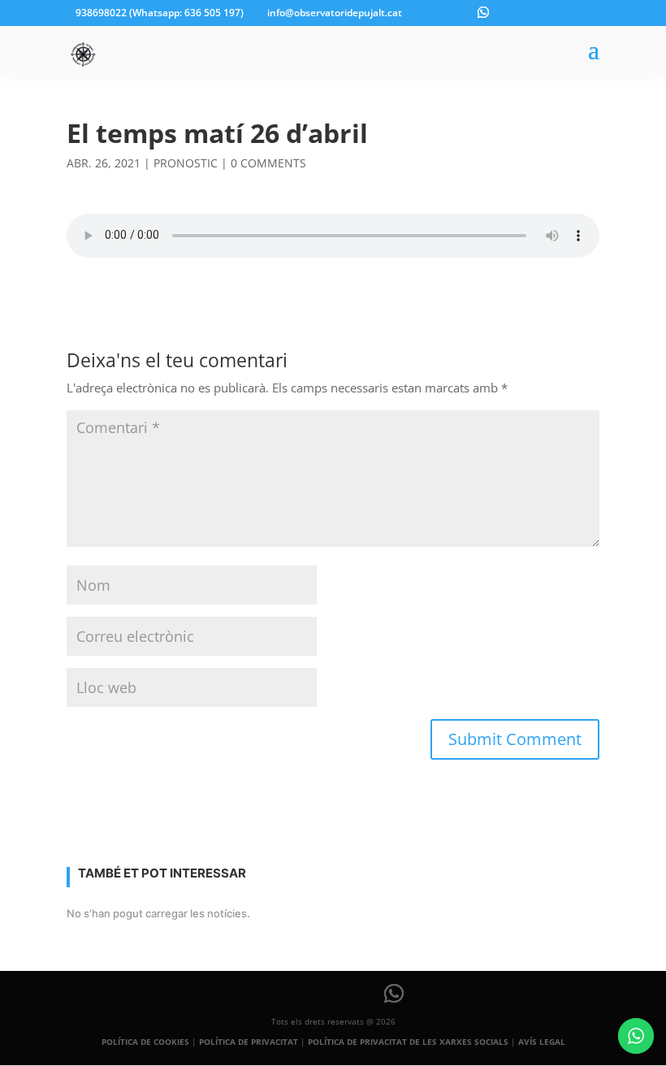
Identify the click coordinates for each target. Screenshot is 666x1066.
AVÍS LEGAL (541, 1041)
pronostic (186, 163)
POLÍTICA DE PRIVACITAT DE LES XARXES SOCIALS (408, 1041)
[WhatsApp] (483, 12)
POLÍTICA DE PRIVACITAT (248, 1041)
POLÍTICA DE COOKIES (145, 1041)
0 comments (268, 163)
